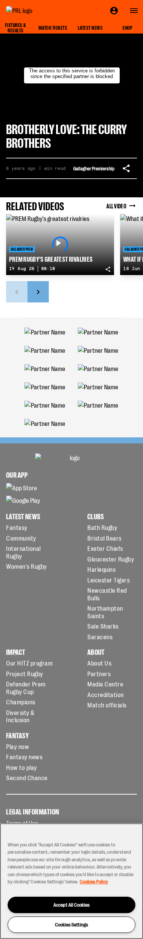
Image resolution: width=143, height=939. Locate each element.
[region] (71, 881)
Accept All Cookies (71, 904)
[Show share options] (126, 168)
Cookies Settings (71, 924)
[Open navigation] (134, 10)
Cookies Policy (94, 881)
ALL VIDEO (116, 206)
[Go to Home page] (36, 10)
